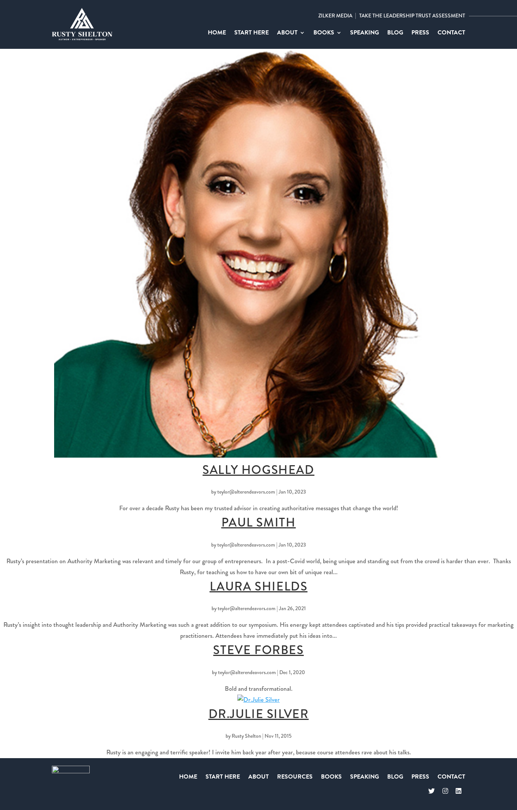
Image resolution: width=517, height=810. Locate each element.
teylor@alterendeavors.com (246, 491)
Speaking (364, 33)
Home (217, 33)
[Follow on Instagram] (445, 791)
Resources (295, 777)
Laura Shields (259, 586)
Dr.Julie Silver (259, 714)
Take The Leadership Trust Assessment (412, 15)
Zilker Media (335, 15)
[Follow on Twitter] (432, 791)
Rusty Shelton (246, 736)
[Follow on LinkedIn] (458, 791)
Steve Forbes (258, 650)
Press (420, 33)
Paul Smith (258, 522)
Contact (451, 33)
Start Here (251, 33)
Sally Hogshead (258, 470)
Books (323, 33)
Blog (395, 33)
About (287, 33)
